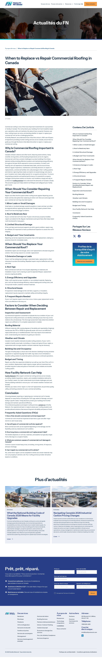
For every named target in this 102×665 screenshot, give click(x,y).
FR (82, 4)
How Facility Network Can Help (83, 209)
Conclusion (76, 213)
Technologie (77, 4)
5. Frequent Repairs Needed (82, 180)
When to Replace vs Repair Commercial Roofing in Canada (36, 48)
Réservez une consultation (84, 261)
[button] (57, 4)
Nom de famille (81, 569)
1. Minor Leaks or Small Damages (84, 145)
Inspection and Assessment (82, 191)
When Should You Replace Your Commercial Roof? (83, 160)
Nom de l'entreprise (60, 576)
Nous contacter (90, 4)
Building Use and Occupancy (82, 202)
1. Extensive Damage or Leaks (83, 165)
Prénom (56, 569)
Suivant (93, 593)
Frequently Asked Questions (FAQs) (82, 217)
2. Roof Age (77, 169)
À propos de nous (45, 4)
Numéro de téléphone (83, 583)
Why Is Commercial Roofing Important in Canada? (82, 135)
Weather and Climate (80, 198)
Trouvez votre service (56, 4)
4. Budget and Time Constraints (84, 156)
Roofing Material (78, 194)
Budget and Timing (79, 205)
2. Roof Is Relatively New (81, 148)
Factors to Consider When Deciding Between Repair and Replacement (83, 185)
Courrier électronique (61, 583)
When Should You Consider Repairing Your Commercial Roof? (84, 140)
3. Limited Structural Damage (83, 152)
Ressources (68, 4)
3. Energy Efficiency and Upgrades (84, 172)
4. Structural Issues (79, 176)
